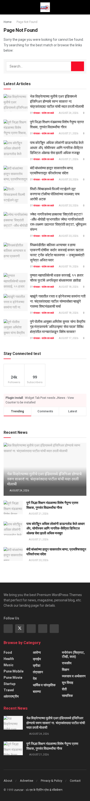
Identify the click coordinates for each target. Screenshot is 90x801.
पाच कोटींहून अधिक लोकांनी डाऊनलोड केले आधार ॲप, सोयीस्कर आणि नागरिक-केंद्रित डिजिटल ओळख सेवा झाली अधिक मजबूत (57, 148)
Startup (9, 684)
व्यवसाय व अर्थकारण (74, 676)
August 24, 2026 (68, 113)
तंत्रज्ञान (38, 672)
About (8, 780)
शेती (64, 689)
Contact (75, 780)
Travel (9, 690)
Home (8, 22)
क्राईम (37, 659)
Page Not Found (27, 22)
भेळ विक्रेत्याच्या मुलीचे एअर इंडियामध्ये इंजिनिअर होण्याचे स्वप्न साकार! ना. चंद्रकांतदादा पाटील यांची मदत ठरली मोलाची (57, 101)
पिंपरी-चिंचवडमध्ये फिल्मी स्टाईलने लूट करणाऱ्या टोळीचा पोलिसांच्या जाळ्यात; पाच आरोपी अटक (54, 194)
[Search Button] (77, 66)
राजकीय (67, 663)
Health (9, 659)
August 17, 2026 (68, 338)
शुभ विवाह (67, 683)
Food (8, 652)
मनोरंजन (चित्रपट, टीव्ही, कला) (73, 654)
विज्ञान (65, 670)
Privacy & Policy (51, 780)
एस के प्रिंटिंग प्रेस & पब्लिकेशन (46, 790)
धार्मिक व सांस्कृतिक (44, 685)
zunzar (19, 790)
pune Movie (13, 677)
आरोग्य (37, 652)
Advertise (26, 780)
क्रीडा (36, 665)
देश (35, 678)
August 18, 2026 (68, 286)
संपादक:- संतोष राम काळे (43, 113)
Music (8, 665)
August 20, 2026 (68, 179)
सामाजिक (67, 696)
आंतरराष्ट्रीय (11, 696)
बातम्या (37, 691)
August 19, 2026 (68, 266)
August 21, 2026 (68, 133)
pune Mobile (14, 671)
